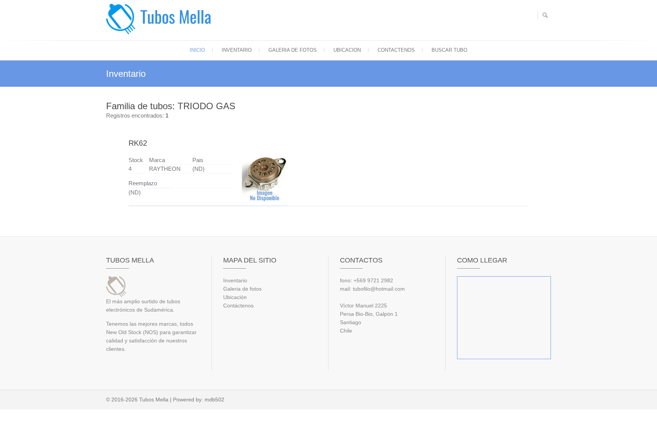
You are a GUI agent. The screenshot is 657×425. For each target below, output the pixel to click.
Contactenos (396, 50)
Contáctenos (238, 305)
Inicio (197, 50)
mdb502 (214, 399)
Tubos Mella (153, 399)
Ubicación (235, 297)
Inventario (237, 50)
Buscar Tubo (449, 50)
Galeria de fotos (292, 50)
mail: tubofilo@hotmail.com (372, 289)
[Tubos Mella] (160, 19)
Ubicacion (347, 50)
